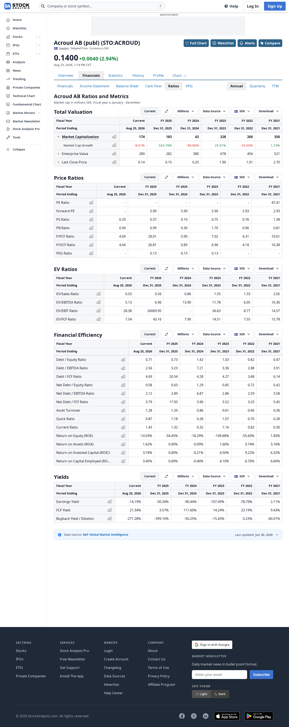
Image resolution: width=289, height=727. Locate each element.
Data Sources (114, 676)
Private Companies (31, 676)
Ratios (173, 86)
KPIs (189, 86)
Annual (236, 86)
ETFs (19, 667)
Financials (91, 75)
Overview (65, 75)
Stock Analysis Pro (74, 650)
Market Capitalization (80, 136)
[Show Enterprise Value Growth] (58, 154)
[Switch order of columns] (166, 111)
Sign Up (275, 6)
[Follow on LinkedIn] (205, 716)
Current (150, 111)
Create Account (116, 659)
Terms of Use (158, 667)
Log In (253, 6)
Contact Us (156, 659)
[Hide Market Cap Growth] (58, 137)
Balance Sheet (127, 86)
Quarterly (257, 86)
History (138, 75)
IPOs (19, 659)
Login (108, 650)
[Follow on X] (193, 716)
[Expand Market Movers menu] (40, 113)
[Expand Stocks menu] (40, 37)
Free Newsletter (72, 659)
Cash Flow (153, 86)
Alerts (250, 43)
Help (234, 6)
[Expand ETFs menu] (40, 54)
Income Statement (94, 86)
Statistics (115, 75)
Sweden (64, 48)
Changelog (112, 667)
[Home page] (16, 6)
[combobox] (102, 6)
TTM (275, 86)
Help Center (113, 693)
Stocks (21, 650)
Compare (272, 43)
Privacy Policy (158, 676)
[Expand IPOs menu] (40, 45)
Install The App (72, 676)
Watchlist (226, 43)
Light (203, 694)
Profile (158, 75)
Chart (177, 75)
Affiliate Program (161, 684)
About (153, 650)
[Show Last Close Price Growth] (58, 162)
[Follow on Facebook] (182, 716)
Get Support (70, 667)
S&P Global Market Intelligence (105, 535)
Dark (222, 694)
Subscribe (261, 674)
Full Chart (198, 43)
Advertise (111, 684)
